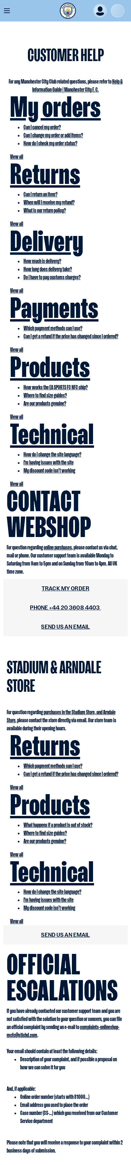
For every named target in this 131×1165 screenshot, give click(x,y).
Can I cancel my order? (42, 127)
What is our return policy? (45, 210)
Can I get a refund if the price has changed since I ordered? (71, 336)
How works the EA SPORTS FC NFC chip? (56, 387)
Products (50, 366)
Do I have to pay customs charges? (52, 277)
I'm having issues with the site (49, 462)
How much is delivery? (42, 261)
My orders (55, 106)
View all (16, 156)
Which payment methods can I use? (53, 328)
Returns (45, 173)
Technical (52, 433)
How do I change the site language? (52, 454)
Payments (54, 307)
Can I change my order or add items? (53, 135)
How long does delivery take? (48, 269)
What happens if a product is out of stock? (58, 825)
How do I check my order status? (50, 143)
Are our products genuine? (45, 403)
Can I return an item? (40, 194)
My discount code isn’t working (49, 470)
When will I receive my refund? (49, 202)
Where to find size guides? (45, 395)
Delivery (47, 240)
